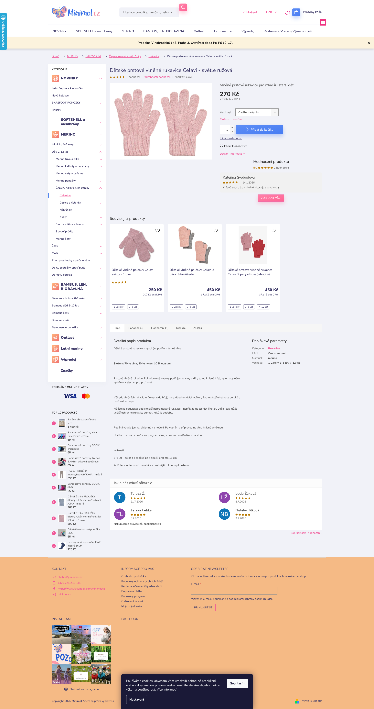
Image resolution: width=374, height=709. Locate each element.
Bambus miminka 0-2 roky (68, 298)
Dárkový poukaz (62, 275)
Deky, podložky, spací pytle (68, 268)
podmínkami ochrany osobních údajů (251, 599)
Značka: (183, 77)
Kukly (63, 217)
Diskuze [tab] (181, 328)
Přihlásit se (203, 607)
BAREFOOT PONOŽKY (66, 103)
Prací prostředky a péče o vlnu (71, 260)
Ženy (55, 246)
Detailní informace (231, 154)
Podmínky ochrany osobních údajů (142, 581)
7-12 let (263, 307)
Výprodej (68, 359)
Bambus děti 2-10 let (65, 305)
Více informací (166, 689)
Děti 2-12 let (60, 152)
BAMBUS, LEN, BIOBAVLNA (74, 286)
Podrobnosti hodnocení (157, 77)
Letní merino (72, 348)
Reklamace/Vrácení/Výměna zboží (141, 586)
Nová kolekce (60, 95)
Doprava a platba (131, 591)
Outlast (67, 337)
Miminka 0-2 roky (62, 144)
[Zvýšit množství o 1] (232, 127)
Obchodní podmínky (133, 576)
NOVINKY (69, 78)
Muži (55, 253)
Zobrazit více (271, 198)
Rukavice (65, 195)
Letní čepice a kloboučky (67, 88)
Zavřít (240, 211)
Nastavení (136, 699)
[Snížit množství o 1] (232, 132)
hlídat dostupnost (231, 138)
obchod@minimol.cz (70, 577)
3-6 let (133, 307)
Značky (67, 370)
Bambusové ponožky (65, 327)
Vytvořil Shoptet (312, 701)
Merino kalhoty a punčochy (73, 166)
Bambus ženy (60, 313)
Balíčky (56, 110)
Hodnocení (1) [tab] (159, 328)
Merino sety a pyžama (69, 173)
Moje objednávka (131, 606)
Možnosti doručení (231, 119)
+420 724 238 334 (69, 583)
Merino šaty (63, 239)
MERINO (68, 134)
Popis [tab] (117, 328)
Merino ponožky (66, 181)
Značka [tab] (197, 328)
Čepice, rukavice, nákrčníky (72, 188)
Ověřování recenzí (132, 601)
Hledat (183, 7)
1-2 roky (118, 307)
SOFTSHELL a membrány (73, 121)
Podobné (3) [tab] (135, 328)
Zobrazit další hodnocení (305, 533)
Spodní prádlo (64, 231)
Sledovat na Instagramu (84, 689)
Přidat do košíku (262, 129)
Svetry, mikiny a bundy (70, 224)
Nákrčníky (66, 210)
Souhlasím (237, 683)
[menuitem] (59, 31)
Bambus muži (60, 320)
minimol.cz (64, 594)
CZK (269, 12)
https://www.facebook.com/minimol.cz (81, 589)
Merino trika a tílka (67, 159)
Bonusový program (133, 596)
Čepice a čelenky (70, 203)
